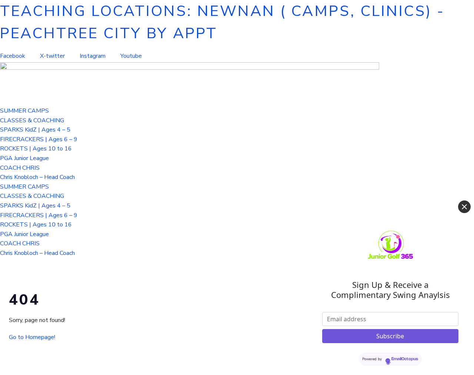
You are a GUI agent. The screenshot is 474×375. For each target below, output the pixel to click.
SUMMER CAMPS (24, 111)
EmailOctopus (404, 359)
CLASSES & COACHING (32, 120)
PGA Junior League (24, 158)
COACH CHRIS (20, 168)
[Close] (464, 206)
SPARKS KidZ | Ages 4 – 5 (35, 130)
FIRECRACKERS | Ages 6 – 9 (38, 139)
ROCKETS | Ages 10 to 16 (36, 149)
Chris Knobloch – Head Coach (37, 177)
